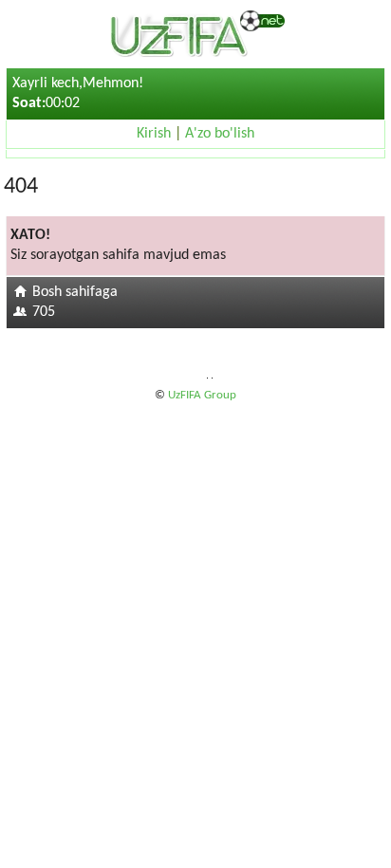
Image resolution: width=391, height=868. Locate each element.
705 (43, 312)
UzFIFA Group (202, 395)
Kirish (154, 133)
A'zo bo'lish (219, 133)
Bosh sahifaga (75, 292)
